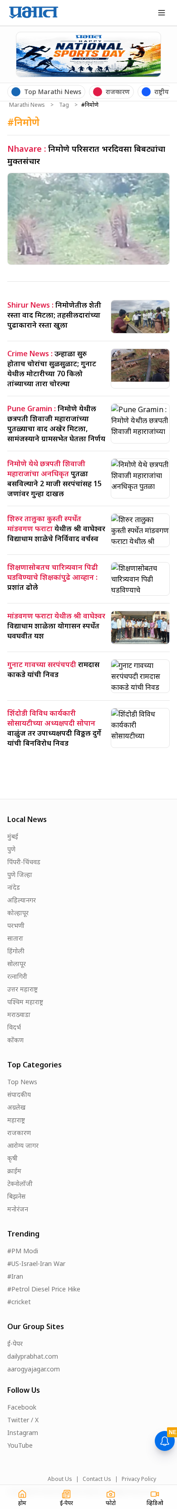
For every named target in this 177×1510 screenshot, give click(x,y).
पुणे (11, 849)
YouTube (20, 1445)
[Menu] (161, 13)
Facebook (21, 1407)
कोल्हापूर (18, 912)
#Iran (15, 1276)
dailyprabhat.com (32, 1356)
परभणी (16, 925)
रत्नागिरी (17, 976)
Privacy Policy (139, 1479)
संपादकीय (19, 1094)
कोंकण (15, 1040)
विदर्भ (14, 1027)
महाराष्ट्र (16, 1120)
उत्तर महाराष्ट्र (22, 989)
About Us (60, 1479)
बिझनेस (16, 1196)
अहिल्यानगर (21, 900)
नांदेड (13, 887)
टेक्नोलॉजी (20, 1183)
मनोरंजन (17, 1209)
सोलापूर (16, 963)
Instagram (22, 1432)
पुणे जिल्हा (19, 874)
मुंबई (12, 836)
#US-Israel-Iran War (36, 1263)
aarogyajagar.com (33, 1369)
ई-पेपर (15, 1343)
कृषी (12, 1158)
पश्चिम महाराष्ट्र (25, 1001)
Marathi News (27, 105)
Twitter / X (23, 1419)
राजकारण (19, 1132)
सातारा (15, 938)
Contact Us (97, 1479)
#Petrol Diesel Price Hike (43, 1289)
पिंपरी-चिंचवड (23, 861)
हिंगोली (16, 951)
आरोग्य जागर (23, 1145)
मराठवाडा (18, 1014)
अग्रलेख (16, 1107)
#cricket (19, 1301)
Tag (64, 105)
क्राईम (14, 1170)
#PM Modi (22, 1250)
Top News (22, 1081)
